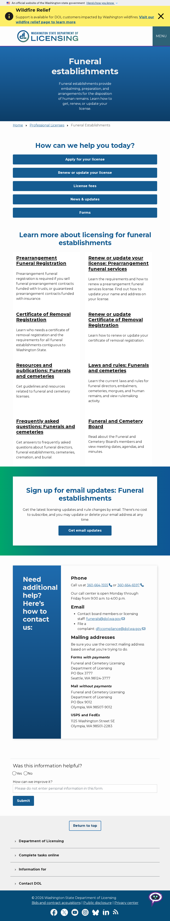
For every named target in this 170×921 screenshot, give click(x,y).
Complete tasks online (36, 855)
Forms (85, 213)
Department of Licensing (39, 841)
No (30, 773)
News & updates (85, 199)
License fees (85, 186)
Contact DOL (28, 883)
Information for (30, 869)
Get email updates (85, 530)
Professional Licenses (47, 125)
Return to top (85, 826)
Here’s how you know (100, 3)
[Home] (48, 29)
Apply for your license (85, 159)
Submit (23, 801)
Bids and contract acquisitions (56, 903)
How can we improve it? (32, 782)
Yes (19, 773)
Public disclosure (97, 903)
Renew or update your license (85, 173)
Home (18, 125)
